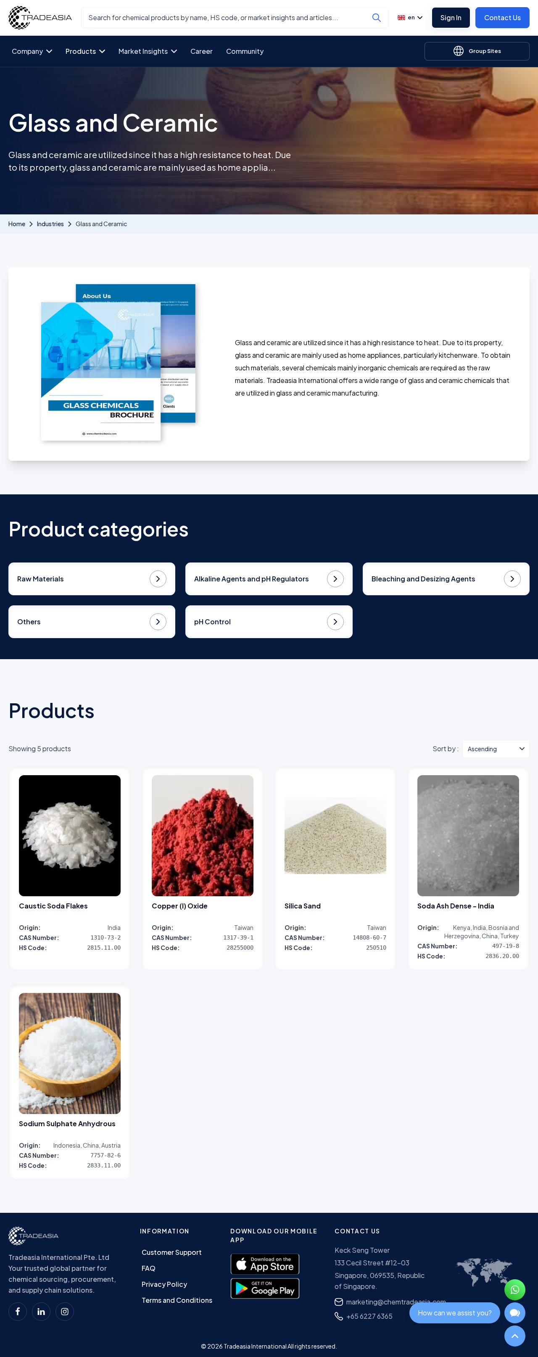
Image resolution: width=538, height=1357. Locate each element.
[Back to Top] (514, 1335)
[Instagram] (64, 1311)
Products (81, 51)
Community (245, 51)
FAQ (149, 1268)
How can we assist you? (455, 1312)
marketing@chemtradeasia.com (396, 1301)
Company (27, 51)
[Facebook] (17, 1311)
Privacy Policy (164, 1284)
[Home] (33, 1236)
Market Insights (143, 51)
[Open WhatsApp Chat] (514, 1289)
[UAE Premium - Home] (40, 17)
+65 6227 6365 (369, 1316)
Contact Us (502, 17)
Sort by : (446, 748)
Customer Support (172, 1252)
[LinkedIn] (41, 1311)
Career (201, 51)
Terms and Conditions (177, 1300)
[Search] (376, 17)
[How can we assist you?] (514, 1312)
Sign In (451, 17)
